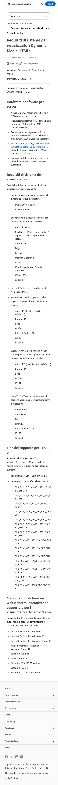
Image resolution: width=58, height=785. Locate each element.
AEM (29, 23)
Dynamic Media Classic (27, 70)
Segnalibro (14, 63)
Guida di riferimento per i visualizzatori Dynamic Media (28, 31)
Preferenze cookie (40, 768)
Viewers (43, 70)
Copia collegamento (30, 63)
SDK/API (10, 74)
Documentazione (15, 23)
